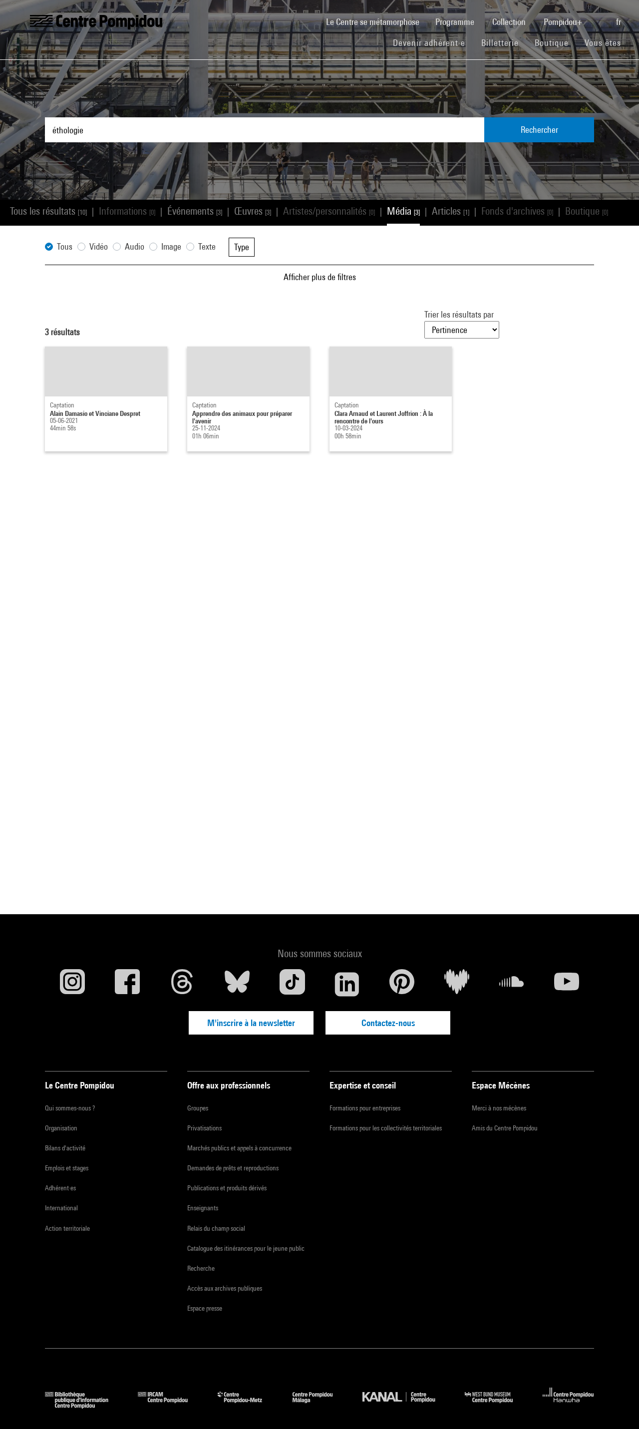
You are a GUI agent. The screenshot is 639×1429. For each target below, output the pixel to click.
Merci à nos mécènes (499, 1108)
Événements (194, 211)
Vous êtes (604, 42)
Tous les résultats (48, 211)
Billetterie (500, 42)
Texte (207, 246)
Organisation (61, 1128)
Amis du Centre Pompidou (505, 1128)
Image (171, 246)
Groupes (197, 1108)
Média (403, 211)
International (61, 1208)
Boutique (556, 42)
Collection (510, 21)
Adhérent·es (60, 1188)
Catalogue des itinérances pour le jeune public (246, 1248)
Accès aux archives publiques (224, 1288)
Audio (134, 246)
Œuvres (252, 211)
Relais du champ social (216, 1228)
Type (241, 247)
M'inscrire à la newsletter (251, 1023)
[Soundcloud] (511, 984)
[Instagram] (72, 984)
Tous (64, 246)
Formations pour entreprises (364, 1108)
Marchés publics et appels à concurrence (239, 1148)
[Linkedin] (347, 984)
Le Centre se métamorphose (376, 21)
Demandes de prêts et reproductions (233, 1168)
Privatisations (204, 1128)
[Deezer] (456, 984)
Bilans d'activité (65, 1148)
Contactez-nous (388, 1023)
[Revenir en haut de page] (615, 1405)
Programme (455, 21)
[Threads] (182, 984)
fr (619, 21)
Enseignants (202, 1208)
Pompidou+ (564, 21)
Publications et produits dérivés (227, 1188)
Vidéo (98, 246)
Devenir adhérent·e (433, 42)
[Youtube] (566, 984)
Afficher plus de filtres (320, 277)
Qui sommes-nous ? (70, 1108)
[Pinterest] (401, 984)
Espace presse (204, 1308)
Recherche (201, 1268)
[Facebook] (127, 984)
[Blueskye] (237, 984)
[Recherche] (600, 16)
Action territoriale (67, 1228)
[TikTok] (292, 984)
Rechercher (539, 129)
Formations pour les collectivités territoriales (385, 1128)
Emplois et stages (66, 1168)
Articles (450, 211)
